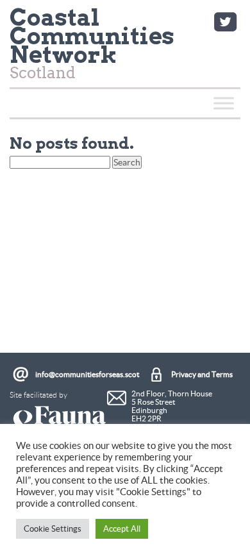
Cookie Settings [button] (52, 529)
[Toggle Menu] (223, 103)
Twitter (225, 22)
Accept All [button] (121, 529)
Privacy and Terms (202, 374)
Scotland (92, 46)
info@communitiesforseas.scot (87, 374)
